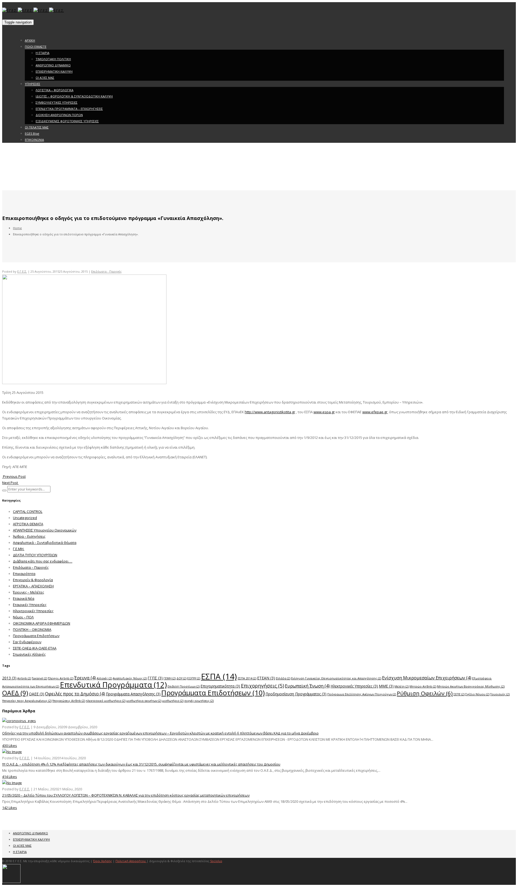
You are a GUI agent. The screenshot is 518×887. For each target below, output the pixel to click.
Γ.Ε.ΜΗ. (18, 548)
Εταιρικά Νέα (23, 598)
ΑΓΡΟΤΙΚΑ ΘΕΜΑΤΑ (28, 524)
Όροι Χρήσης (102, 861)
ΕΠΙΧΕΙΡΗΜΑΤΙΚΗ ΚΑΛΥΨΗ (54, 71)
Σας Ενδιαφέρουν (27, 641)
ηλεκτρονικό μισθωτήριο (105, 701)
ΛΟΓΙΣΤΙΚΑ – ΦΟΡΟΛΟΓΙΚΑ (54, 90)
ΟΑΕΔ (15, 692)
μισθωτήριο (172, 701)
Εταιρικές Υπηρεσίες (29, 604)
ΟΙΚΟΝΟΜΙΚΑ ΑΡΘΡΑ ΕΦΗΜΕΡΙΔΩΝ (41, 623)
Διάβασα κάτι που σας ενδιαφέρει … (42, 561)
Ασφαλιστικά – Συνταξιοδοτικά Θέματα (44, 542)
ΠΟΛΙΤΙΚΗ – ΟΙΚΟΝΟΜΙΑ (32, 629)
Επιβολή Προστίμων (184, 686)
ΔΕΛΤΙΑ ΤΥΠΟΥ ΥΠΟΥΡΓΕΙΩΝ (35, 555)
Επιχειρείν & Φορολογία (33, 579)
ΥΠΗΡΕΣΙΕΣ (32, 84)
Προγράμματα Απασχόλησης (133, 693)
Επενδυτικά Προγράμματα (113, 685)
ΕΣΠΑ (219, 676)
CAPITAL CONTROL (27, 511)
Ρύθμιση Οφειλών (425, 693)
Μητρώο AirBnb (423, 686)
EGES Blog (32, 133)
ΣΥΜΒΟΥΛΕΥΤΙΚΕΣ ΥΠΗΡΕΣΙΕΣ (56, 102)
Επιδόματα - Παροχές (106, 271)
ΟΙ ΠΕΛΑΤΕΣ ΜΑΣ (37, 127)
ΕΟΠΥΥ (193, 678)
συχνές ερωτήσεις (199, 701)
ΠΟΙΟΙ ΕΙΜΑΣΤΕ (35, 47)
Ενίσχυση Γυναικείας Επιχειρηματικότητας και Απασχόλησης (336, 678)
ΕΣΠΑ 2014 (247, 678)
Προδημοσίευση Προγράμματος (295, 693)
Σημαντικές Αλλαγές (29, 654)
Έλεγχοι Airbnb (60, 678)
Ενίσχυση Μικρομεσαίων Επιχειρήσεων (426, 678)
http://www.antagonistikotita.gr (270, 411)
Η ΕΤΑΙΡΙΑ (42, 53)
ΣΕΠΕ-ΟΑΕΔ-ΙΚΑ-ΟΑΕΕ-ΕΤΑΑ (34, 648)
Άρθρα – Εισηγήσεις (29, 536)
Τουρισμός (500, 694)
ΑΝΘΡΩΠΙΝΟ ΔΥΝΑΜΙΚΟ (53, 65)
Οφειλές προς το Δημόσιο (75, 693)
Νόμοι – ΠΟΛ (23, 617)
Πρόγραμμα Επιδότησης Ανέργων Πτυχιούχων (361, 694)
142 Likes (9, 807)
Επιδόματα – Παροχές (31, 567)
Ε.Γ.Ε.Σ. (22, 271)
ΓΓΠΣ (155, 678)
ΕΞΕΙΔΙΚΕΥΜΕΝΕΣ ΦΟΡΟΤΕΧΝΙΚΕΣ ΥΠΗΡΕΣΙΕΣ (67, 121)
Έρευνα (85, 678)
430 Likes (9, 745)
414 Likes (9, 776)
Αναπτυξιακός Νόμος (130, 678)
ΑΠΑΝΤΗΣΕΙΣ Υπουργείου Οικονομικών (44, 530)
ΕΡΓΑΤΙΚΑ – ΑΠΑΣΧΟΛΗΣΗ (33, 586)
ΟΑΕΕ (36, 693)
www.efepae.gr (374, 411)
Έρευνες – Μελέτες (28, 592)
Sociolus (216, 861)
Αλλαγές (104, 678)
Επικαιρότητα (24, 573)
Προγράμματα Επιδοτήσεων (36, 635)
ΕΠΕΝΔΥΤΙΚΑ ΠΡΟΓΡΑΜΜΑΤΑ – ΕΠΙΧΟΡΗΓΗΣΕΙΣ (69, 109)
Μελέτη (401, 686)
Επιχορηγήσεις (262, 685)
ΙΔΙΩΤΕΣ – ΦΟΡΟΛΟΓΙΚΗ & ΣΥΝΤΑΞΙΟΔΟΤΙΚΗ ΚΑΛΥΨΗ (74, 96)
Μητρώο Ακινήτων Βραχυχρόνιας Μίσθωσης (471, 686)
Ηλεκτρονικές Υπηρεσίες (33, 610)
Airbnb (24, 678)
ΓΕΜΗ (169, 678)
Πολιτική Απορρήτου (130, 861)
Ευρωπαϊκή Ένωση (307, 686)
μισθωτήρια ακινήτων (143, 701)
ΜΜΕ (386, 686)
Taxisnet (39, 678)
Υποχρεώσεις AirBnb (68, 701)
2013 (9, 678)
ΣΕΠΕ (459, 694)
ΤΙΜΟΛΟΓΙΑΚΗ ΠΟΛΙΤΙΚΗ (53, 59)
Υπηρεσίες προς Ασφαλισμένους (27, 701)
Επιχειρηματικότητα (220, 686)
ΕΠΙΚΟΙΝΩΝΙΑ (34, 140)
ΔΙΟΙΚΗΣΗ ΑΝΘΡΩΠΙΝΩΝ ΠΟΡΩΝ (59, 115)
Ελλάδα (283, 678)
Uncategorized (25, 517)
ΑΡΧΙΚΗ (30, 40)
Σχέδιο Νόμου (477, 694)
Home (17, 228)
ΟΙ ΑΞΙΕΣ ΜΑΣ (45, 78)
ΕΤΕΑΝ (266, 678)
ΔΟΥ (181, 678)
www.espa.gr (324, 411)
